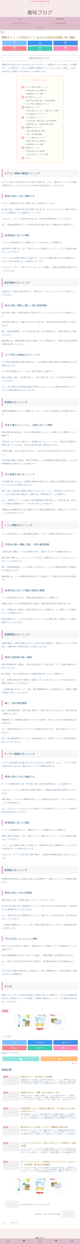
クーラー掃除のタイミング (35, 137)
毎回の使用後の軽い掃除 (36, 131)
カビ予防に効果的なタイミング (38, 104)
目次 (37, 80)
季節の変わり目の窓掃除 (36, 151)
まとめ (27, 158)
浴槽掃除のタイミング (33, 127)
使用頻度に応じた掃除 (35, 94)
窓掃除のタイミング (32, 148)
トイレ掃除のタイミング (34, 117)
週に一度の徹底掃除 (34, 134)
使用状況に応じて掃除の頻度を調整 (40, 124)
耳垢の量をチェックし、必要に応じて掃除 (42, 111)
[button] (65, 48)
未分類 (6, 1011)
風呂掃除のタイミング (33, 97)
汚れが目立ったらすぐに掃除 (37, 154)
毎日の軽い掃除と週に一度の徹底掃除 (41, 100)
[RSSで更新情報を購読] (59, 1059)
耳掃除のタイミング (32, 107)
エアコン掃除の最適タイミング (36, 87)
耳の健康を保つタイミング (37, 114)
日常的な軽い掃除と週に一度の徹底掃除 (42, 121)
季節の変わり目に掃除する (37, 90)
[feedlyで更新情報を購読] (20, 1059)
